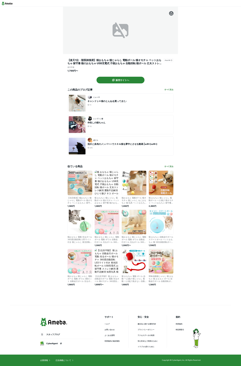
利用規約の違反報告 (112, 341)
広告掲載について (63, 360)
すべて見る (168, 89)
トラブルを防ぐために (146, 347)
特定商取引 (180, 330)
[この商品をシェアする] (171, 13)
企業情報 (44, 360)
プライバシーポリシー (146, 330)
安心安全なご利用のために (148, 341)
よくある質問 (110, 335)
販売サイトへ (122, 80)
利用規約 (179, 324)
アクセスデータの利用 (146, 335)
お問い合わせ (110, 330)
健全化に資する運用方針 (147, 324)
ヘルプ (107, 324)
